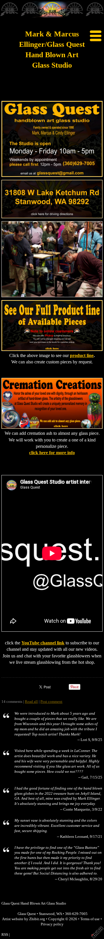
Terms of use (90, 919)
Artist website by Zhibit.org (23, 919)
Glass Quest (27, 914)
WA (59, 914)
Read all (31, 702)
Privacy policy (52, 924)
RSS (4, 935)
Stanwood (47, 914)
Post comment (51, 702)
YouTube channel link (42, 642)
